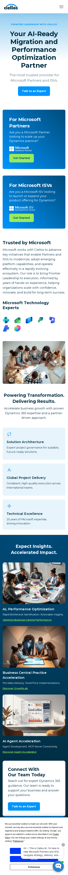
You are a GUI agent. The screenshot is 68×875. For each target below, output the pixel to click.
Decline (34, 859)
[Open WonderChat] (58, 866)
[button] (61, 7)
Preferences (34, 867)
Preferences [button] (18, 841)
